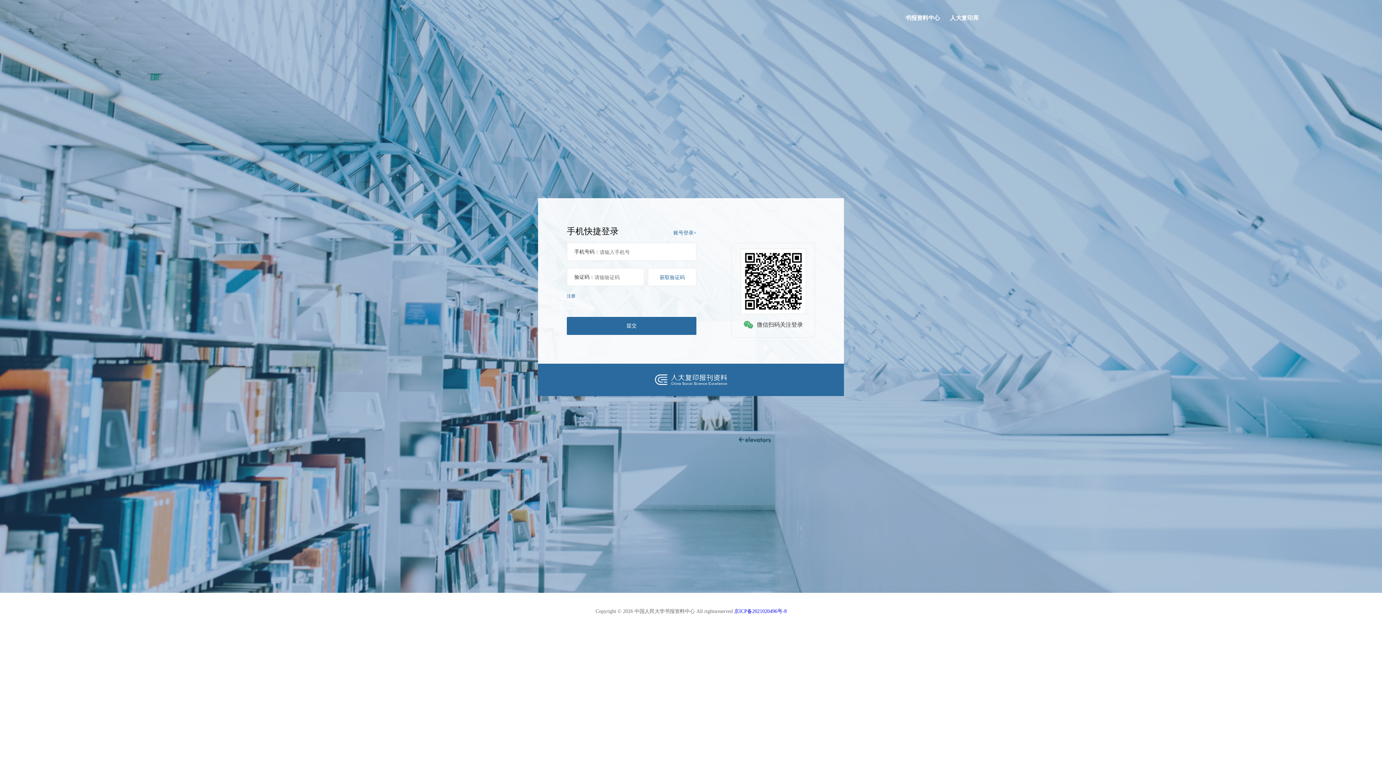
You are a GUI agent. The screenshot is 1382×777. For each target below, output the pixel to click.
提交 (632, 325)
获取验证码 (672, 277)
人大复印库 (964, 18)
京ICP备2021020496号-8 (760, 611)
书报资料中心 (922, 18)
